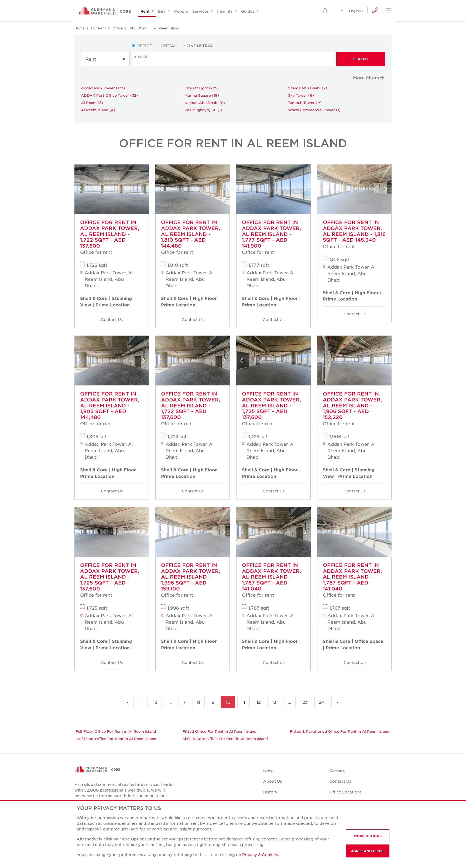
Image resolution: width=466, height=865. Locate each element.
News (268, 770)
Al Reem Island (166, 28)
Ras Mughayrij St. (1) (203, 109)
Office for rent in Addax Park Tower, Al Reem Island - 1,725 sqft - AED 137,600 (271, 405)
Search (360, 59)
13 (274, 702)
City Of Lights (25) (201, 88)
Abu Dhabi (138, 28)
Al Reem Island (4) (98, 109)
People (181, 11)
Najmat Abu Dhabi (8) (204, 102)
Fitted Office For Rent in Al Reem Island (219, 731)
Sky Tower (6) (301, 95)
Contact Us (112, 319)
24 (322, 702)
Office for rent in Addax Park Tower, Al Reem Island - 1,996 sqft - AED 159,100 (190, 576)
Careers (337, 770)
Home (79, 28)
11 (243, 702)
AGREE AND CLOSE (368, 851)
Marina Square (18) (201, 95)
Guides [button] (248, 11)
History (270, 791)
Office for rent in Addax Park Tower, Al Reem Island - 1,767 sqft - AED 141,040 (271, 576)
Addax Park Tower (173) (103, 88)
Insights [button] (225, 11)
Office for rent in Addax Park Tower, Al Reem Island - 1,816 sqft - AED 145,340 (354, 231)
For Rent (98, 28)
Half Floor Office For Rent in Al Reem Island (116, 738)
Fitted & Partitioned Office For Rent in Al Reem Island (339, 731)
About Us (272, 781)
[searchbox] (233, 55)
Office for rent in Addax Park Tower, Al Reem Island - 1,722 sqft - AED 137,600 (109, 233)
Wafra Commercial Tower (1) (314, 109)
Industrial (202, 45)
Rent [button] (146, 11)
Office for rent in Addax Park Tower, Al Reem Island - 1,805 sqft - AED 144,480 (109, 405)
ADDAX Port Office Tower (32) (109, 95)
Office (117, 28)
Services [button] (201, 11)
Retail (170, 45)
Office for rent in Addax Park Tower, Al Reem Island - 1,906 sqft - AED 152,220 (352, 405)
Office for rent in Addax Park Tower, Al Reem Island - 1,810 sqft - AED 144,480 (190, 233)
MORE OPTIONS (368, 836)
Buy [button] (162, 11)
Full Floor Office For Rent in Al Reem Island (116, 731)
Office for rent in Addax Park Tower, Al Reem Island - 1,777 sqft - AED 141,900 (271, 233)
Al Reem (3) (92, 102)
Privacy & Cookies (260, 854)
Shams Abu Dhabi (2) (307, 88)
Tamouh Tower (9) (304, 102)
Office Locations (345, 791)
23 (305, 702)
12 (258, 702)
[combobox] (233, 59)
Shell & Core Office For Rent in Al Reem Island (225, 738)
